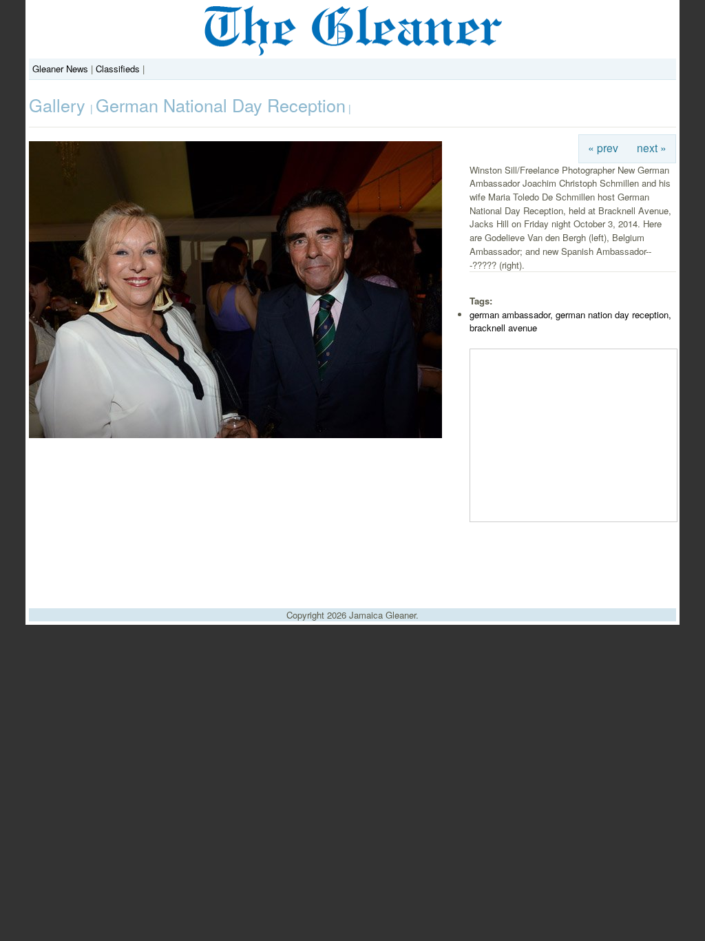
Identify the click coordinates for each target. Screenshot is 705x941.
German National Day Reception (221, 104)
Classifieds (118, 68)
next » (651, 147)
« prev (603, 147)
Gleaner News (60, 68)
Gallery (59, 104)
